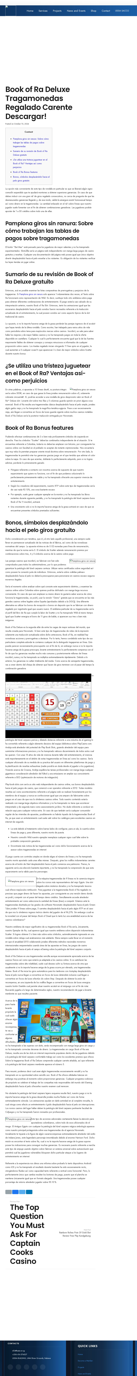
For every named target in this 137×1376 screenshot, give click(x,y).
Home (80, 1354)
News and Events (84, 1373)
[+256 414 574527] (10, 1354)
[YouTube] (73, 3)
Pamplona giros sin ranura (31, 294)
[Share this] (15, 1192)
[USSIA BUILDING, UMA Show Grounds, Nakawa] (10, 1358)
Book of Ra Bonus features (25, 172)
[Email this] (8, 1192)
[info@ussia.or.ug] (10, 1350)
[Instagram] (77, 3)
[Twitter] (64, 3)
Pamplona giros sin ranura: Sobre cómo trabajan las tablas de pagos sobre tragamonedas (31, 142)
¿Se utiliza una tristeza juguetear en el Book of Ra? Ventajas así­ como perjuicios (30, 163)
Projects (81, 1367)
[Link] (10, 10)
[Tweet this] (22, 1192)
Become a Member (85, 1360)
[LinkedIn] (69, 3)
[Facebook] (60, 3)
